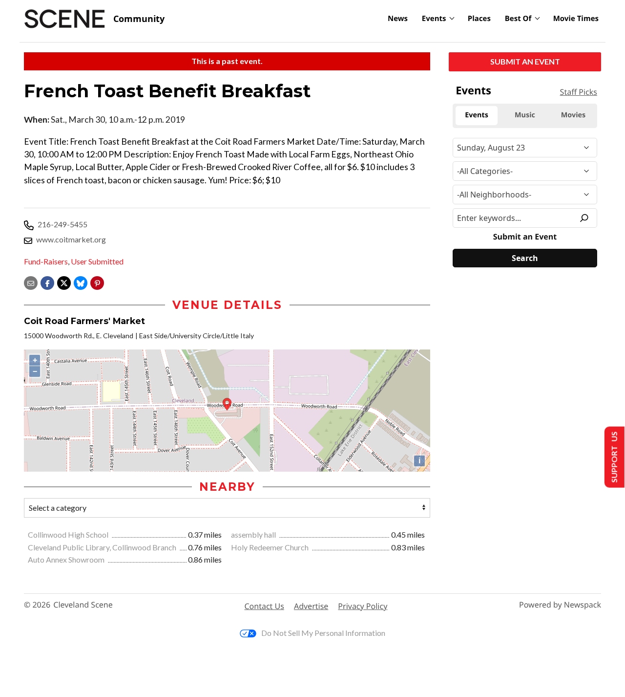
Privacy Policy (362, 606)
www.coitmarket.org (71, 239)
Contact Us (264, 606)
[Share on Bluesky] (80, 282)
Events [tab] (476, 115)
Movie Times (576, 18)
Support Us (613, 457)
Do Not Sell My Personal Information (323, 632)
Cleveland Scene (83, 605)
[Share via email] (31, 282)
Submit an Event (525, 61)
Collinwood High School (69, 534)
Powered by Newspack (560, 605)
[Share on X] (64, 282)
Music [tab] (525, 115)
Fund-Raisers (46, 261)
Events (434, 18)
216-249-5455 (62, 224)
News (398, 18)
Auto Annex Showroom (67, 559)
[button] (97, 282)
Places (479, 18)
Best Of (518, 18)
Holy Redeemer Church (270, 547)
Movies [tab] (573, 115)
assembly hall (254, 534)
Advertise (311, 606)
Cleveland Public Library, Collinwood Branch (103, 547)
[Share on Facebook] (47, 282)
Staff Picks (578, 92)
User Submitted (97, 261)
